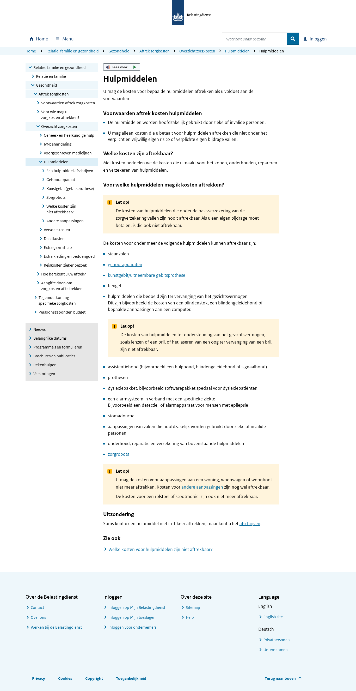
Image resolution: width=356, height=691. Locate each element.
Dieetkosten (54, 238)
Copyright (94, 678)
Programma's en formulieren (57, 347)
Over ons (38, 617)
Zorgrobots (55, 197)
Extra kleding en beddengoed (69, 256)
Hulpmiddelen (237, 51)
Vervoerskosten (57, 229)
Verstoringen (44, 373)
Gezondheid (119, 51)
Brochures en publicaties (54, 355)
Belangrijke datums (49, 338)
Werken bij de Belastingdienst (56, 627)
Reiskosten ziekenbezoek (65, 265)
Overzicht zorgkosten (197, 51)
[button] (121, 67)
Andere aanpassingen (65, 220)
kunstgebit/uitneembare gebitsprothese (146, 275)
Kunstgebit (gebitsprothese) (70, 188)
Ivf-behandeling (57, 144)
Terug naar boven (280, 678)
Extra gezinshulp (58, 247)
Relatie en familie (51, 76)
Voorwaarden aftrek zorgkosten (68, 102)
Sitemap (193, 607)
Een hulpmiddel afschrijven (69, 170)
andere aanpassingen (202, 487)
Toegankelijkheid (131, 678)
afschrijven (250, 523)
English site (273, 616)
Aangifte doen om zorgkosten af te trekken (62, 285)
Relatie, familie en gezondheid (72, 51)
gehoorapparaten (125, 264)
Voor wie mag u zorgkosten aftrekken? (60, 114)
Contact (37, 607)
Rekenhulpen (45, 364)
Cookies (65, 678)
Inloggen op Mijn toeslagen (132, 617)
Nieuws (39, 329)
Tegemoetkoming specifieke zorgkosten (57, 300)
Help (190, 617)
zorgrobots (118, 454)
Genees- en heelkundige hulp (69, 135)
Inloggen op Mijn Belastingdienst (136, 607)
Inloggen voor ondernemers (132, 627)
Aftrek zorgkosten (154, 51)
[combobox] (254, 39)
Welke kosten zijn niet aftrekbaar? (61, 209)
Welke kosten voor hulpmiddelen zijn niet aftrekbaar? (160, 549)
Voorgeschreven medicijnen (68, 153)
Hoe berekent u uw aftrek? (63, 274)
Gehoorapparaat (60, 179)
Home (31, 51)
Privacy (38, 678)
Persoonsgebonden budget (62, 312)
